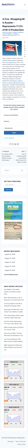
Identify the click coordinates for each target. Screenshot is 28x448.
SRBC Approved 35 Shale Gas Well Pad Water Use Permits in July (13, 347)
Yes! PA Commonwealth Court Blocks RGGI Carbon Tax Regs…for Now (21, 157)
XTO (19, 35)
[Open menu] (24, 5)
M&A (16, 35)
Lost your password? (9, 138)
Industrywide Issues (8, 35)
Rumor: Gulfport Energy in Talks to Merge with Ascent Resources (13, 83)
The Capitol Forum (11, 62)
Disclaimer (11, 441)
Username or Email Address (11, 115)
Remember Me (8, 128)
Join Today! (13, 109)
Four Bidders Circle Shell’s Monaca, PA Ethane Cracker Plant (12, 292)
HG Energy (15, 33)
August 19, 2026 (10, 270)
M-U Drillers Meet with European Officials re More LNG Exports (7, 156)
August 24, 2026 (10, 258)
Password (6, 121)
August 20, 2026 (10, 266)
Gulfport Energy (7, 33)
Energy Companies (18, 32)
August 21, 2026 (10, 262)
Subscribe (8, 189)
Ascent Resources (7, 32)
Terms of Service (20, 441)
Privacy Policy (21, 444)
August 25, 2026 (10, 254)
